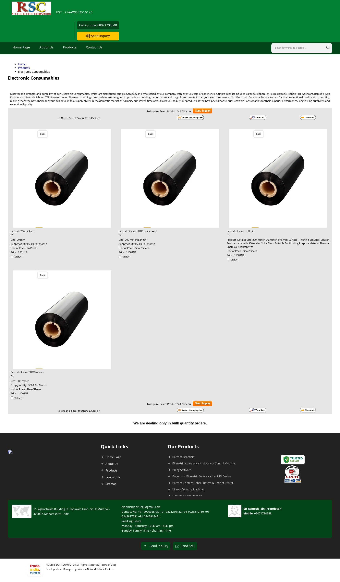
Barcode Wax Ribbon (22, 231)
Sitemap (110, 484)
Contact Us (94, 47)
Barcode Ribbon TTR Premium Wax (138, 231)
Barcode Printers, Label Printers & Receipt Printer (202, 483)
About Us (46, 47)
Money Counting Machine (188, 489)
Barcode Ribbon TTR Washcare (27, 372)
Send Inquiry (100, 36)
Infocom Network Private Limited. (96, 569)
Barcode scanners (183, 457)
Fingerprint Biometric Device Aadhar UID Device (201, 476)
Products (70, 47)
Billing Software (181, 470)
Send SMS (188, 546)
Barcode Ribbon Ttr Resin (240, 231)
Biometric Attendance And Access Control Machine (203, 463)
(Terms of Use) (108, 564)
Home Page (21, 47)
